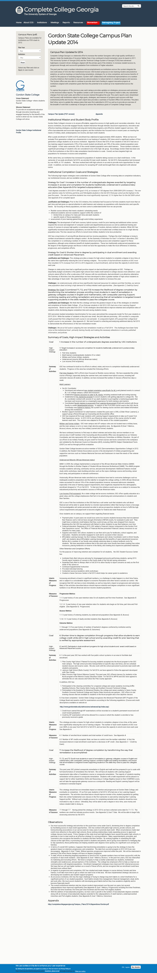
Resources (78, 22)
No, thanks (136, 967)
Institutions (42, 22)
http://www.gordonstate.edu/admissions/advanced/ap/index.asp (84, 707)
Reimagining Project (111, 22)
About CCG (28, 22)
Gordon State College (27, 94)
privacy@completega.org (67, 971)
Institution (21, 54)
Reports (66, 22)
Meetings (55, 22)
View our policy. (80, 971)
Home (18, 22)
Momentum (92, 22)
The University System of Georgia (40, 14)
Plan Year (21, 47)
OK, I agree (126, 967)
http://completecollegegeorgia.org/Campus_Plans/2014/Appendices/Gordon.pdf (78, 904)
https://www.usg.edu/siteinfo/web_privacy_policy (30, 971)
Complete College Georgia (61, 9)
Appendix (99, 114)
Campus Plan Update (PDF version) (61, 114)
